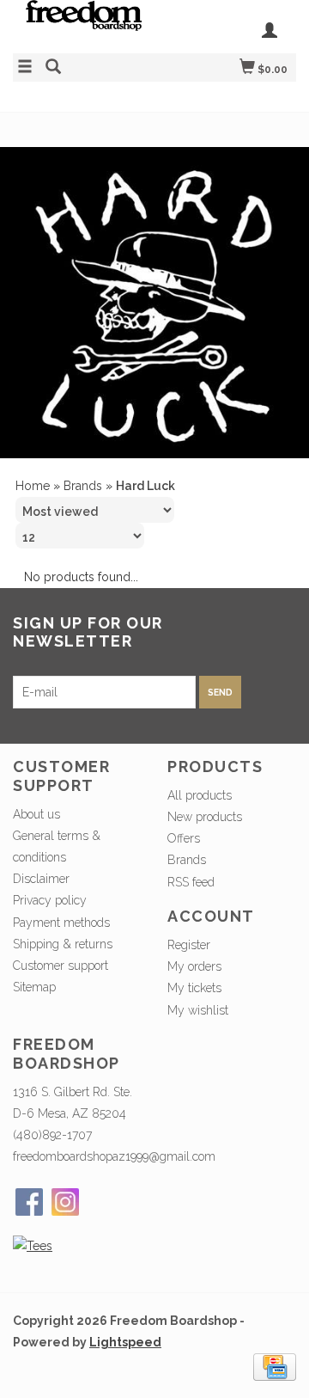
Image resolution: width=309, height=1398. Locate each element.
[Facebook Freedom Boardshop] (29, 1202)
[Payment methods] (274, 1366)
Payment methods (61, 922)
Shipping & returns (62, 944)
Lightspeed (125, 1342)
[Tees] (32, 1246)
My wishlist (197, 1010)
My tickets (194, 988)
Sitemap (34, 987)
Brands (83, 486)
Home (32, 486)
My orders (194, 966)
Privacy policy (50, 900)
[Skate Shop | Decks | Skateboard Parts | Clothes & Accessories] (84, 24)
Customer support (60, 965)
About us (36, 814)
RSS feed (191, 882)
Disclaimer (41, 879)
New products (204, 817)
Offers (183, 838)
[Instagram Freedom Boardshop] (65, 1202)
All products (199, 795)
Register (188, 945)
